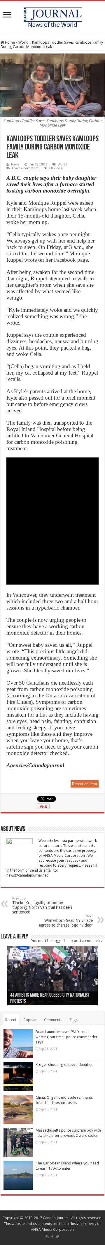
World (23, 42)
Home (9, 42)
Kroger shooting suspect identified (65, 1064)
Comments (53, 1020)
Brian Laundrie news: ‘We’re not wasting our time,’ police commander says (66, 1037)
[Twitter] (57, 1236)
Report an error (84, 784)
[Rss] (47, 1236)
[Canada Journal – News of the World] (53, 16)
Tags (73, 1020)
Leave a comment (25, 168)
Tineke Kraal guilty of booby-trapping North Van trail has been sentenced (42, 905)
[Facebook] (52, 1236)
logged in (60, 940)
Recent (10, 1020)
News (15, 164)
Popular (30, 1020)
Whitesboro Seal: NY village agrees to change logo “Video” (66, 920)
